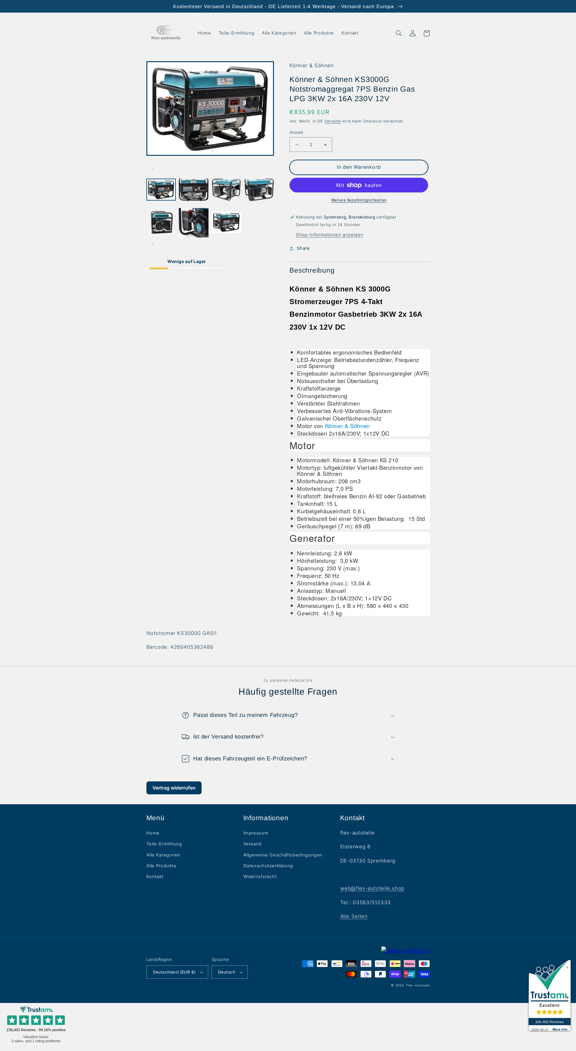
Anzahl (296, 132)
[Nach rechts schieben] (153, 244)
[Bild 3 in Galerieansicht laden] (226, 190)
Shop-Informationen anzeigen (329, 234)
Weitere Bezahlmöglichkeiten (359, 200)
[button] (399, 33)
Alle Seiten (354, 916)
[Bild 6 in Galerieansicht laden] (193, 222)
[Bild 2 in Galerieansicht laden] (193, 190)
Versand (332, 121)
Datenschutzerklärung (268, 865)
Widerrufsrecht (260, 876)
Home (153, 833)
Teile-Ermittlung (164, 844)
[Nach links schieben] (153, 168)
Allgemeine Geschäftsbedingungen (283, 855)
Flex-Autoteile (418, 985)
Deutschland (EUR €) (174, 972)
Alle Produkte (161, 865)
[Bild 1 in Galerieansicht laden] (161, 190)
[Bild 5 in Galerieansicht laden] (161, 222)
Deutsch (226, 972)
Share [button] (303, 248)
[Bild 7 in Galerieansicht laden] (226, 222)
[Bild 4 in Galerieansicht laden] (259, 190)
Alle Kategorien (163, 855)
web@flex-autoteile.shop (372, 888)
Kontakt (155, 876)
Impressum (255, 833)
